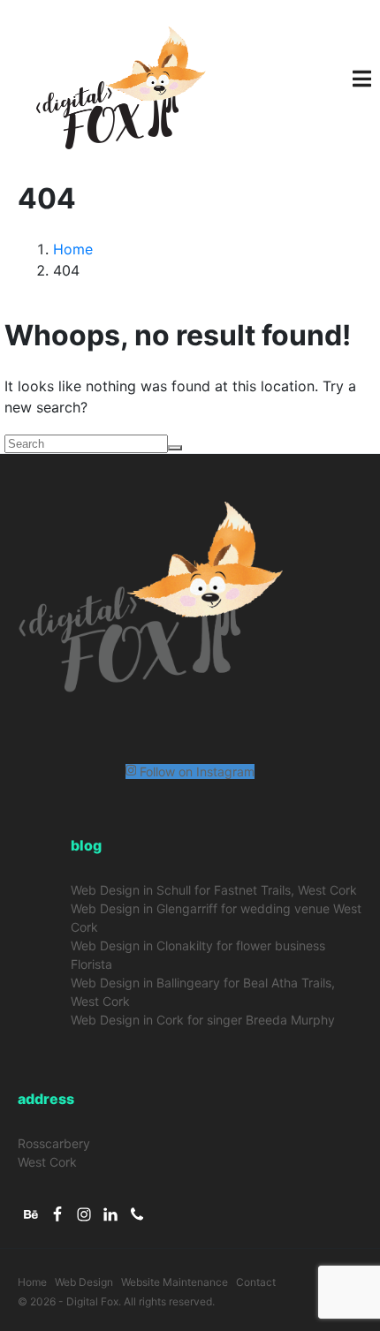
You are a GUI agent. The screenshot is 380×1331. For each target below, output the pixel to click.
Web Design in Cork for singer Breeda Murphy (203, 1019)
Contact (256, 1282)
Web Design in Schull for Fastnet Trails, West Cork (214, 889)
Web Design (84, 1282)
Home (32, 1282)
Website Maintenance (174, 1282)
